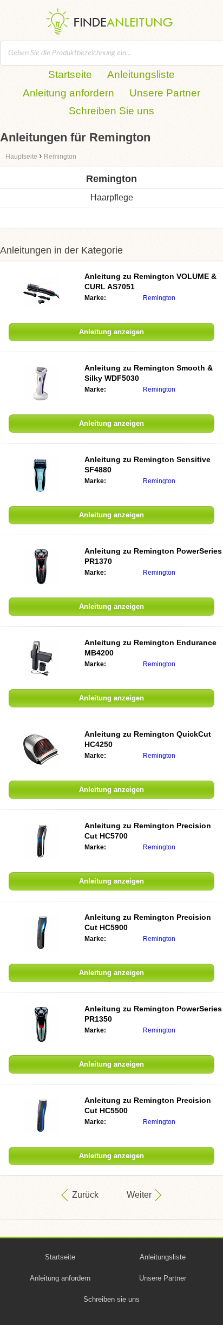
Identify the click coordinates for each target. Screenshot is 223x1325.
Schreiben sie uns (111, 1299)
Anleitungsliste (141, 74)
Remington (159, 298)
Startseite (70, 74)
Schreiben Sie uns (111, 110)
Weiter (139, 1194)
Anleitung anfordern (68, 93)
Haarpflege (111, 197)
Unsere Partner (164, 93)
